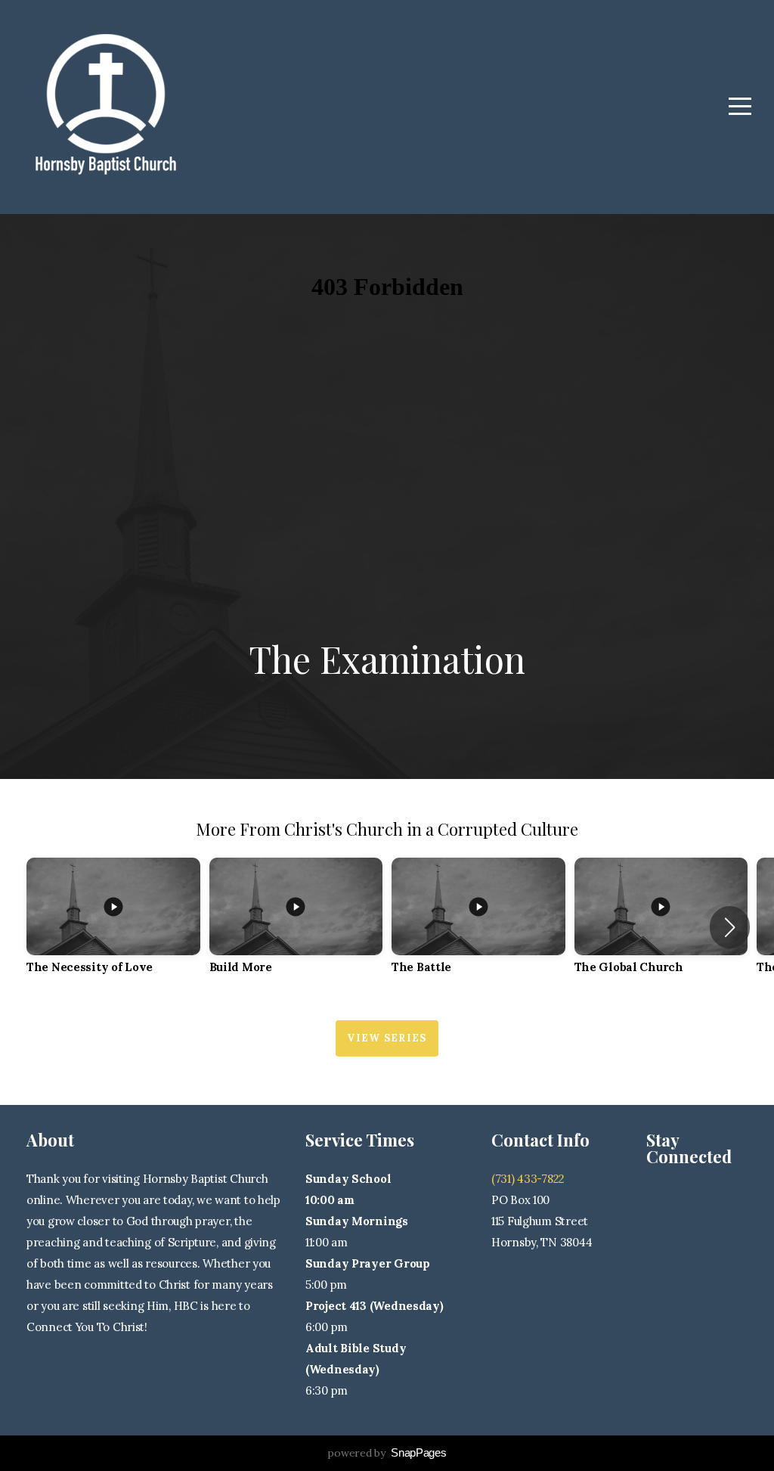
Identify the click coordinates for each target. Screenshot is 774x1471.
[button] (730, 927)
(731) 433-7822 (528, 1179)
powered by (386, 1453)
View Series (386, 1038)
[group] (113, 928)
